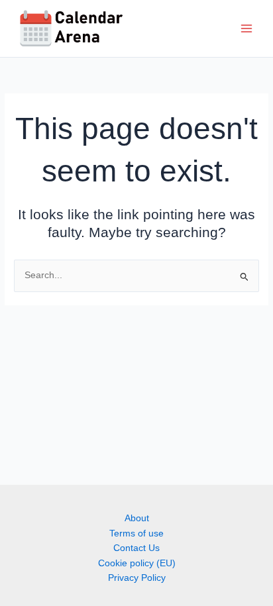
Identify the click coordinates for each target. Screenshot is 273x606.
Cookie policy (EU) (137, 563)
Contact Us (136, 548)
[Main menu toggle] (246, 28)
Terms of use (136, 533)
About (137, 518)
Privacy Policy (137, 578)
